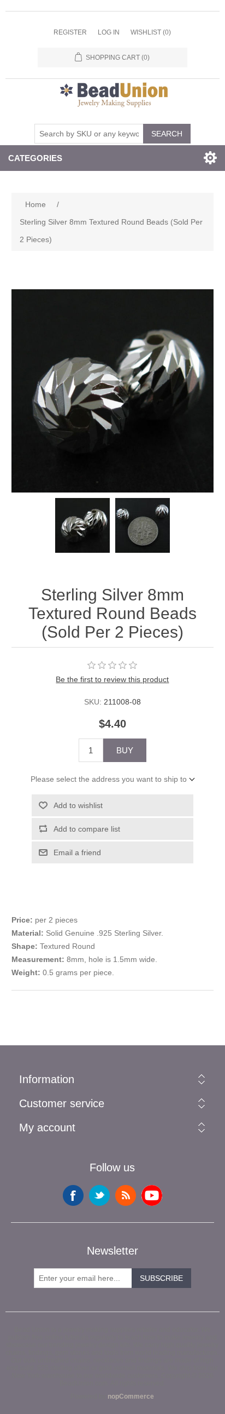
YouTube (151, 1195)
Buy (124, 750)
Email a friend (77, 852)
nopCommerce (131, 1396)
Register (70, 32)
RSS (125, 1195)
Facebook (73, 1195)
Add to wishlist (78, 805)
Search (166, 133)
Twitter (99, 1195)
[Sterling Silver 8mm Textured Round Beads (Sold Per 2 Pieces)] (82, 525)
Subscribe (161, 1278)
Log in (109, 32)
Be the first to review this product (112, 679)
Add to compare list (87, 829)
